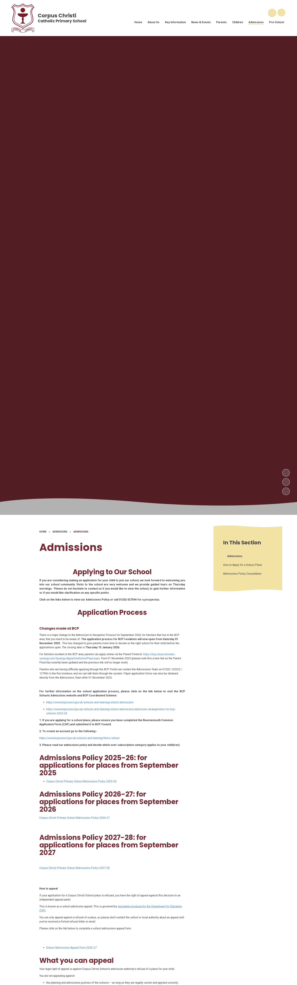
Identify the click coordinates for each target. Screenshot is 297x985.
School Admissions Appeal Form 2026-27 (71, 947)
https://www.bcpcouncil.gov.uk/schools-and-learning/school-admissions (90, 702)
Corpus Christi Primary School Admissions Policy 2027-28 (74, 868)
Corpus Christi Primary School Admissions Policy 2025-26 (81, 781)
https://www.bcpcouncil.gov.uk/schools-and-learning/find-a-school (79, 738)
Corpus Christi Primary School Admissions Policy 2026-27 (74, 817)
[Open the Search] (272, 13)
